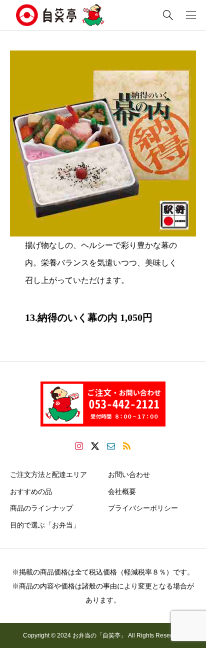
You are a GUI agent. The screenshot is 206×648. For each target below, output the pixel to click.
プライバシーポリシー (143, 508)
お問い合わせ (129, 474)
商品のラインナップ (41, 508)
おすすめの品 (31, 492)
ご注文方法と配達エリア (48, 474)
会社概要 (122, 492)
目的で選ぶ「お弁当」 (45, 525)
